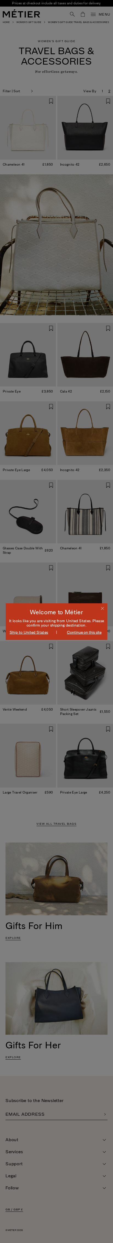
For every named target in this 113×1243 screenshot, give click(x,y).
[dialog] (57, 621)
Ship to (29, 632)
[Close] (102, 608)
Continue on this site (84, 632)
